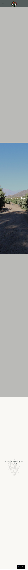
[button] (3, 4)
